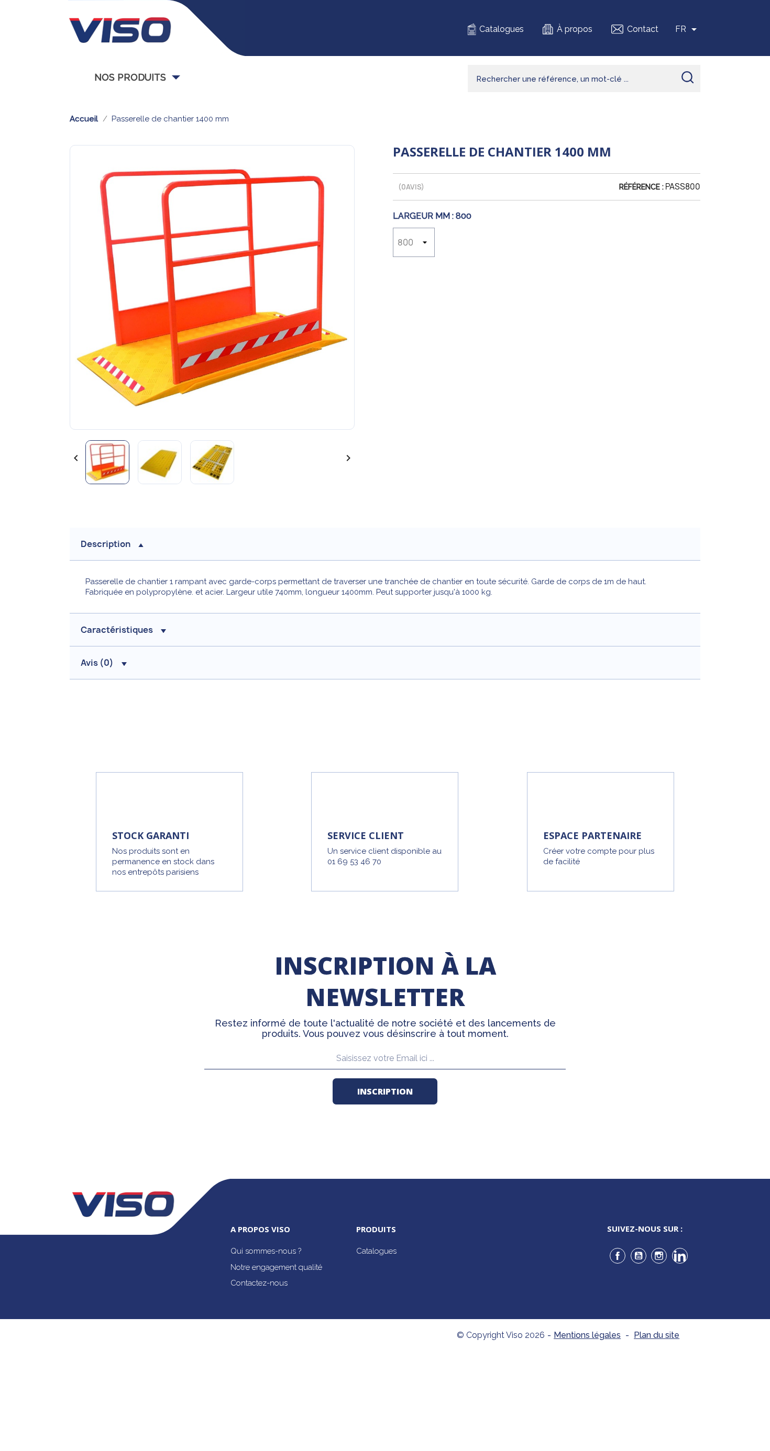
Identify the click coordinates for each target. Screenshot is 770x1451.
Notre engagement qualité (276, 1267)
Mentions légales (587, 1335)
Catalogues (501, 29)
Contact (642, 29)
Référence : (641, 187)
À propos (574, 29)
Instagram (659, 1256)
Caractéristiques (117, 629)
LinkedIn (680, 1256)
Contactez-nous (259, 1283)
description (105, 544)
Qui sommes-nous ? (265, 1251)
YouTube (638, 1256)
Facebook (617, 1256)
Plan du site (656, 1335)
